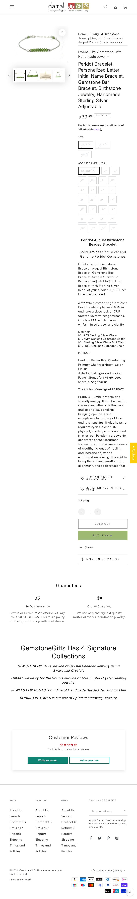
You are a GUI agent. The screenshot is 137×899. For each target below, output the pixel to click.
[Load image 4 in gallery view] (58, 75)
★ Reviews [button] (133, 453)
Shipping (83, 500)
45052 (85, 145)
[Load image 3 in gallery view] (45, 75)
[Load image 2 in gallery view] (32, 75)
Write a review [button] (47, 760)
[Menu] (12, 7)
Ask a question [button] (89, 760)
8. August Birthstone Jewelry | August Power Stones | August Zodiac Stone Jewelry (101, 38)
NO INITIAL (89, 170)
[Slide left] (9, 75)
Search (15, 816)
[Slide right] (69, 75)
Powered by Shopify (21, 879)
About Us (16, 810)
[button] (105, 7)
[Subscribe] (125, 811)
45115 (85, 154)
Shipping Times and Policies (17, 845)
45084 (102, 145)
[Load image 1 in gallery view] (20, 75)
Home (82, 34)
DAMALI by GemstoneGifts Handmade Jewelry (99, 54)
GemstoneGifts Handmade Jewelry (39, 870)
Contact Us (18, 822)
